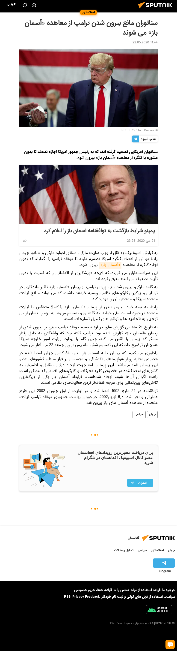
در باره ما (168, 590)
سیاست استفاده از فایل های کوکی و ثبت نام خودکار (138, 597)
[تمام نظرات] (170, 644)
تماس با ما (121, 590)
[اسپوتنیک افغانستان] (156, 9)
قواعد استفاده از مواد (145, 590)
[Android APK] (159, 610)
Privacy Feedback (86, 597)
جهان (152, 414)
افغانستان (157, 550)
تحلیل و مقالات (123, 550)
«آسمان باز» (110, 265)
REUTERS (128, 130)
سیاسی (139, 414)
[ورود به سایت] (34, 5)
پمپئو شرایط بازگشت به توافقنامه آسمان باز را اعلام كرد (99, 231)
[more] (24, 240)
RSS (67, 597)
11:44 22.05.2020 (145, 43)
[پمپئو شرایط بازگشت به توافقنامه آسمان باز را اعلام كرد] (88, 194)
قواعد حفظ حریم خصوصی (93, 590)
